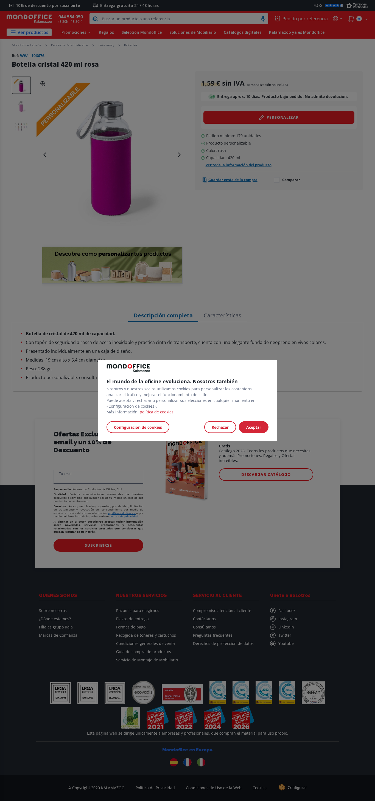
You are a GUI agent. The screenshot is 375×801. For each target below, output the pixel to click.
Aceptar (253, 427)
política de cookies (156, 411)
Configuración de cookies (138, 427)
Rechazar (220, 427)
